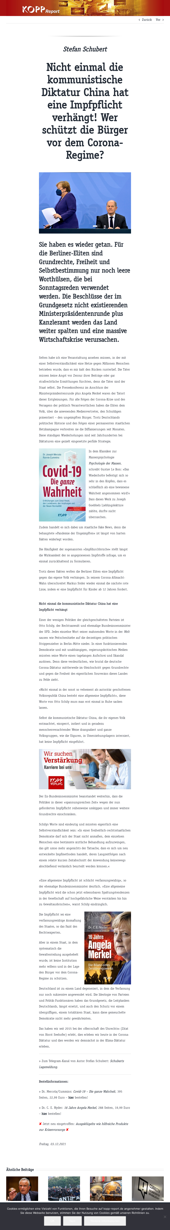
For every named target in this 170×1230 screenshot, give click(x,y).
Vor (158, 20)
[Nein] (165, 1217)
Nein (72, 1221)
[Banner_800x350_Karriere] (85, 751)
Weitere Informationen (105, 1221)
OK (52, 1221)
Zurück (147, 20)
